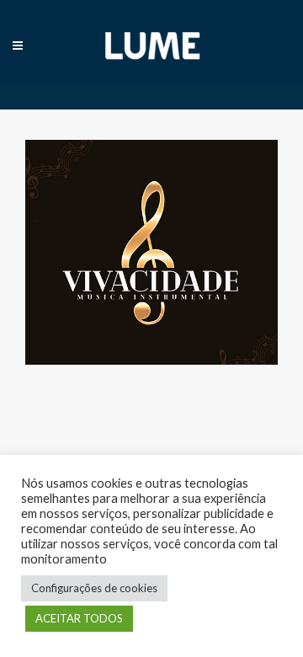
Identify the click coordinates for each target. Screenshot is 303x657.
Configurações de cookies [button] (94, 588)
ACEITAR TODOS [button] (79, 618)
